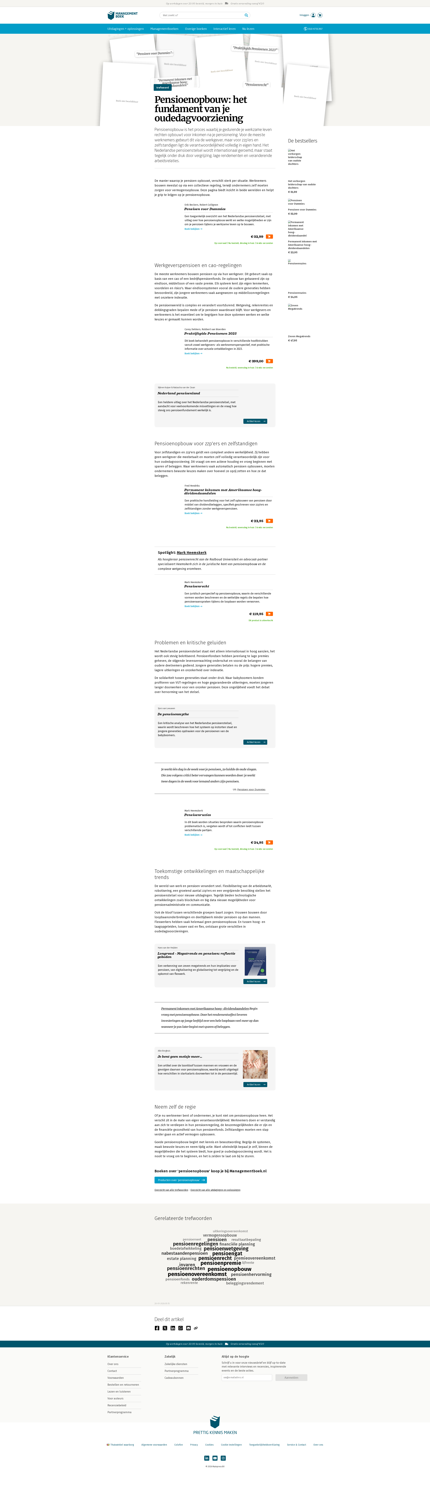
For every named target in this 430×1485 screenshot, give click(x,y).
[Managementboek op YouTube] (215, 1458)
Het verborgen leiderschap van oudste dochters (302, 184)
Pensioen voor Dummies (251, 789)
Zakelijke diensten (176, 1364)
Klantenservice (118, 1356)
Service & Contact (296, 1444)
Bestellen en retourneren (123, 1384)
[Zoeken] (246, 15)
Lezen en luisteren (119, 1391)
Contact (112, 1371)
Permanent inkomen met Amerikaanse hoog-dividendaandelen (205, 1009)
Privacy (194, 1444)
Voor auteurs (115, 1398)
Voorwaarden (116, 1377)
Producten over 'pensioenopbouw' (179, 1180)
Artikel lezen (254, 421)
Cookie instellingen (231, 1444)
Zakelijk (170, 1356)
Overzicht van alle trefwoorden (171, 1190)
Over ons (113, 1364)
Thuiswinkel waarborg (122, 1444)
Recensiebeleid (117, 1405)
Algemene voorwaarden (154, 1444)
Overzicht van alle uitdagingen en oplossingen (215, 1190)
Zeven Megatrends (299, 336)
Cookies (209, 1444)
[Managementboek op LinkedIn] (206, 1458)
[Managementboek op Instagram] (223, 1458)
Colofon (178, 1444)
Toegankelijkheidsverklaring (264, 1444)
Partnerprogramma (120, 1412)
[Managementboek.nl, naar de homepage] (123, 19)
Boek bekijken (192, 229)
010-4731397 (315, 28)
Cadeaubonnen (174, 1377)
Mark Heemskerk (191, 552)
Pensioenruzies (297, 292)
